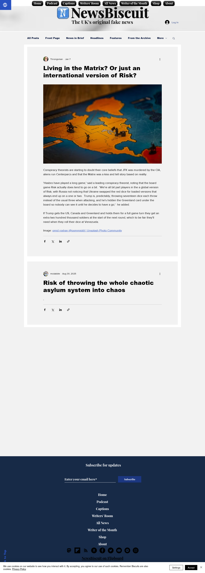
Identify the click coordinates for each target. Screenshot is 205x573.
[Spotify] (127, 550)
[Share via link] (68, 241)
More (160, 38)
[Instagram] (136, 550)
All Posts (33, 38)
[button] (173, 38)
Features (116, 38)
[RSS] (86, 550)
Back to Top (5, 558)
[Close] (201, 567)
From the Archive (139, 38)
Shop (102, 537)
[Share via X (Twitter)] (52, 241)
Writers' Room (102, 516)
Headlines (96, 38)
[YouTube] (119, 550)
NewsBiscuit (110, 12)
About (102, 544)
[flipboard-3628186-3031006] (77, 550)
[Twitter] (111, 550)
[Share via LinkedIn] (60, 241)
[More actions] (160, 59)
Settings (176, 567)
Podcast (102, 501)
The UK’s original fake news (102, 22)
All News (102, 523)
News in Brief (75, 38)
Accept (191, 567)
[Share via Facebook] (44, 241)
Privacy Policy (19, 569)
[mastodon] (69, 550)
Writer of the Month (102, 530)
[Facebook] (102, 550)
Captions (102, 509)
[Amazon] (94, 550)
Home (102, 494)
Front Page (52, 38)
